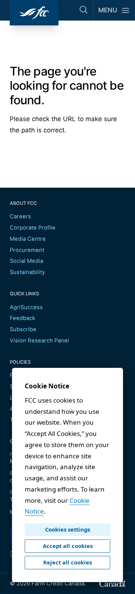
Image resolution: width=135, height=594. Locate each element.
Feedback (22, 318)
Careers (20, 216)
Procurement (27, 250)
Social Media (26, 261)
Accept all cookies (68, 546)
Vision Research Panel (39, 340)
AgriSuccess (26, 307)
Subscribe (23, 329)
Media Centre (28, 239)
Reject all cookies (67, 562)
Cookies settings (67, 529)
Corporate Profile (33, 227)
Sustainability (27, 272)
